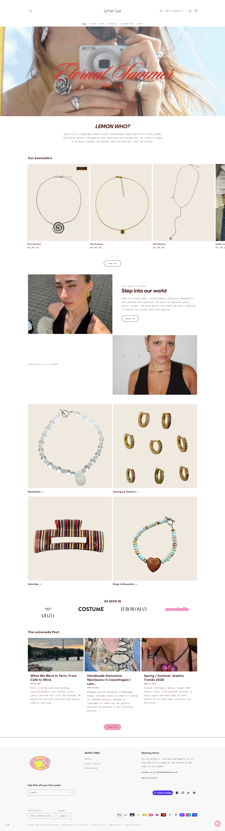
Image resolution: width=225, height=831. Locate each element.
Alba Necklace (96, 244)
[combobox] (8, 825)
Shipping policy (115, 825)
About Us (130, 319)
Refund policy (91, 768)
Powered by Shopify (51, 825)
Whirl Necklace (34, 244)
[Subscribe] (72, 793)
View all (112, 263)
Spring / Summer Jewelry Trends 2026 (164, 678)
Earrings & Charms (124, 491)
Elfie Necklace (159, 244)
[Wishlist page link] (161, 11)
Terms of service (99, 825)
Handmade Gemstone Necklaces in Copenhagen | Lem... (109, 680)
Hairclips (33, 584)
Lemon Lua (39, 825)
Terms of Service (93, 764)
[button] (31, 11)
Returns (88, 759)
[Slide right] (118, 256)
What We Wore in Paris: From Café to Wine (53, 678)
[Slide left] (107, 256)
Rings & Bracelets (124, 584)
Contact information (133, 825)
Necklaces (34, 491)
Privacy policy (83, 825)
